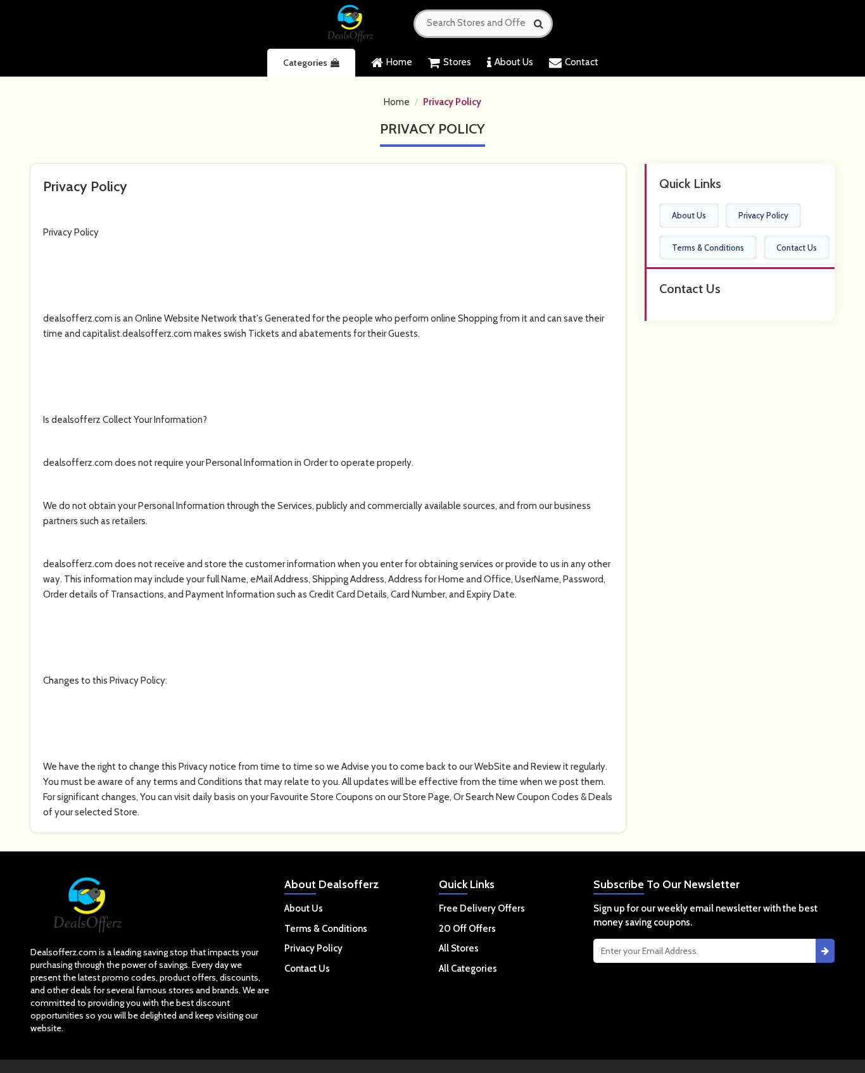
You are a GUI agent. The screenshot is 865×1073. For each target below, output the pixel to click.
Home (399, 62)
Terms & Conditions (708, 247)
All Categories (468, 968)
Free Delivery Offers (482, 908)
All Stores (459, 948)
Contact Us (796, 247)
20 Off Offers (467, 928)
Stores (457, 62)
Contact (581, 62)
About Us (514, 62)
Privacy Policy (452, 102)
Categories (305, 62)
